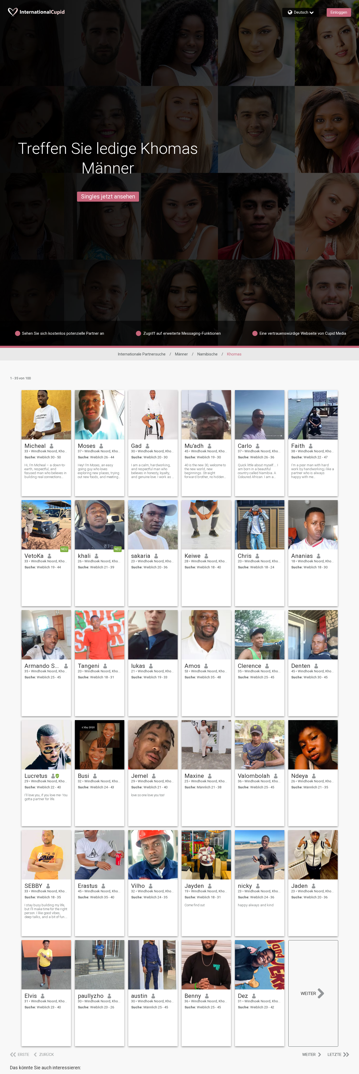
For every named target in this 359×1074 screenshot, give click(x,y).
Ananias (302, 555)
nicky (245, 885)
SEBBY (33, 885)
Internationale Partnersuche (142, 354)
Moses (86, 445)
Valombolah (254, 775)
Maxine (194, 775)
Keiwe (192, 555)
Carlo (245, 445)
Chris (245, 555)
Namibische (207, 354)
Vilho (138, 885)
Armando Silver (42, 665)
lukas (138, 665)
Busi (83, 775)
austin (139, 995)
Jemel (139, 775)
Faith (298, 445)
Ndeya (299, 775)
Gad (136, 445)
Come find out (194, 905)
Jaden (299, 885)
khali (84, 555)
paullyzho (91, 995)
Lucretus (35, 775)
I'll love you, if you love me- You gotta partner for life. (46, 797)
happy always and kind (256, 905)
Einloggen (339, 12)
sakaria (140, 555)
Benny (192, 995)
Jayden (194, 885)
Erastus (88, 885)
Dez (243, 995)
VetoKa (34, 555)
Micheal (35, 445)
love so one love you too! (148, 795)
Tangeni (88, 665)
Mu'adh (194, 445)
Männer (181, 354)
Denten (300, 665)
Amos (192, 665)
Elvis (30, 995)
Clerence (249, 665)
